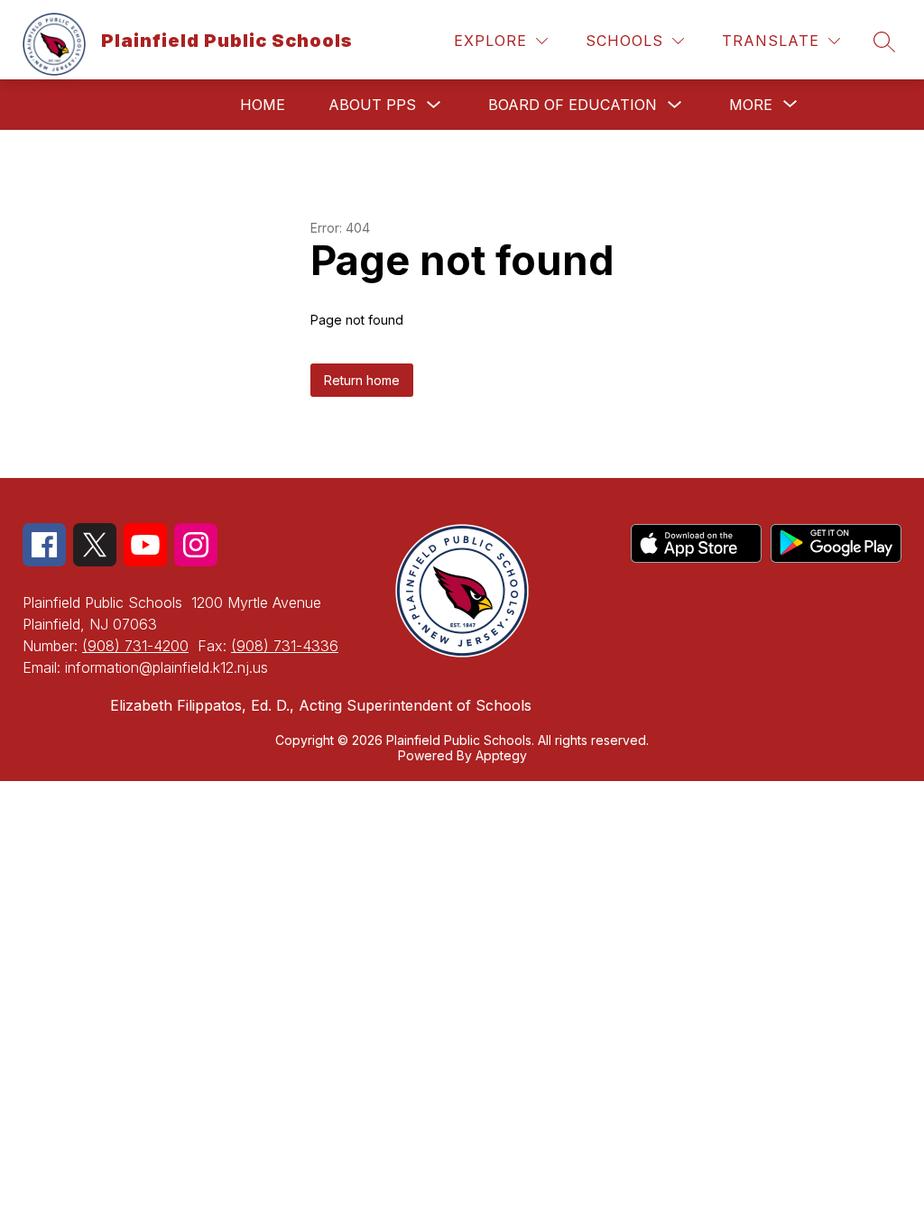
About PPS (372, 105)
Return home (362, 380)
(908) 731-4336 (284, 646)
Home (262, 105)
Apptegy (501, 755)
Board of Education (572, 105)
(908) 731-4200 (135, 646)
